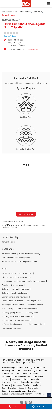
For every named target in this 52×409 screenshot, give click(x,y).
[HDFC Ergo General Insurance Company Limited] (26, 3)
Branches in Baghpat (21, 376)
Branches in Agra (9, 367)
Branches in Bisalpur (17, 391)
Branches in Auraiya (19, 373)
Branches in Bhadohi (17, 388)
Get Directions (26, 214)
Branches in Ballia (19, 379)
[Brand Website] (30, 402)
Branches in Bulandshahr (21, 394)
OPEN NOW (33, 49)
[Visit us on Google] (26, 402)
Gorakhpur (37, 11)
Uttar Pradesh (25, 11)
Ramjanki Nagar (8, 242)
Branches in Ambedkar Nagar (24, 370)
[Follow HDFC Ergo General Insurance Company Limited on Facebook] (21, 402)
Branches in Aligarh (27, 367)
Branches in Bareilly (21, 385)
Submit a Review (11, 36)
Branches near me (9, 11)
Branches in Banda (21, 382)
